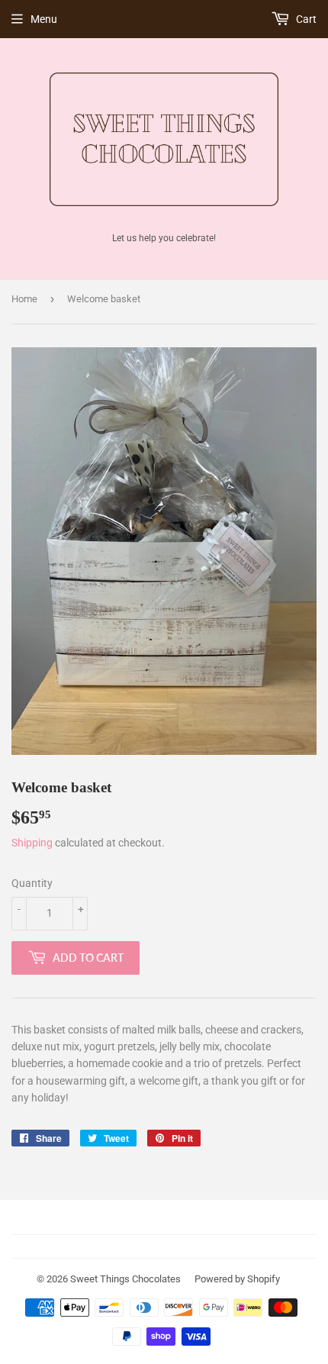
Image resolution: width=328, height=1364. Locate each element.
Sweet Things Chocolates (125, 1279)
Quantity (32, 883)
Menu (44, 19)
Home (24, 299)
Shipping (32, 843)
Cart (305, 19)
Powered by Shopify (237, 1279)
